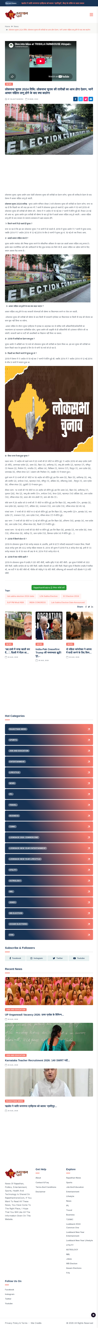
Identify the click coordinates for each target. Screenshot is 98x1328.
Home (7, 26)
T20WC (69, 1219)
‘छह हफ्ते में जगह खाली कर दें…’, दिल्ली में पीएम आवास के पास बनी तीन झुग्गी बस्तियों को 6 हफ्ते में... (57, 3)
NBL (68, 1254)
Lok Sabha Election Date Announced (68, 602)
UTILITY (70, 1245)
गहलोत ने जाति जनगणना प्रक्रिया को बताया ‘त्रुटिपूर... (31, 1106)
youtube (81, 958)
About (38, 1178)
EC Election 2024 (71, 596)
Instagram (9, 1294)
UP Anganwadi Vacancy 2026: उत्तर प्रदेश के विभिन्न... (34, 1014)
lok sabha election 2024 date (20, 596)
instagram (38, 958)
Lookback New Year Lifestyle (79, 1240)
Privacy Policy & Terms (16, 1323)
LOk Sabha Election (49, 596)
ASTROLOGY (72, 1249)
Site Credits (36, 1323)
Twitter (8, 1299)
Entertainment (72, 1191)
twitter (59, 958)
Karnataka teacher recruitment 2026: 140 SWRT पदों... (37, 1060)
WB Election (71, 1263)
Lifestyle (70, 1196)
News (16, 26)
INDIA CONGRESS (37, 602)
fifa (68, 1273)
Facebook (9, 1289)
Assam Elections (73, 1268)
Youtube (9, 1303)
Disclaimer (40, 1191)
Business (70, 1214)
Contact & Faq (42, 1182)
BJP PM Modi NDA (15, 602)
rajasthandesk (16, 99)
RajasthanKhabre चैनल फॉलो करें (49, 587)
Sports (69, 1182)
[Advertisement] (49, 175)
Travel (69, 1210)
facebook (16, 958)
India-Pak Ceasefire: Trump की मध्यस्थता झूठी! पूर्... (49, 652)
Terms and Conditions (46, 1187)
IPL (67, 1205)
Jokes (69, 1259)
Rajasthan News (14, 1101)
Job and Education (15, 1010)
